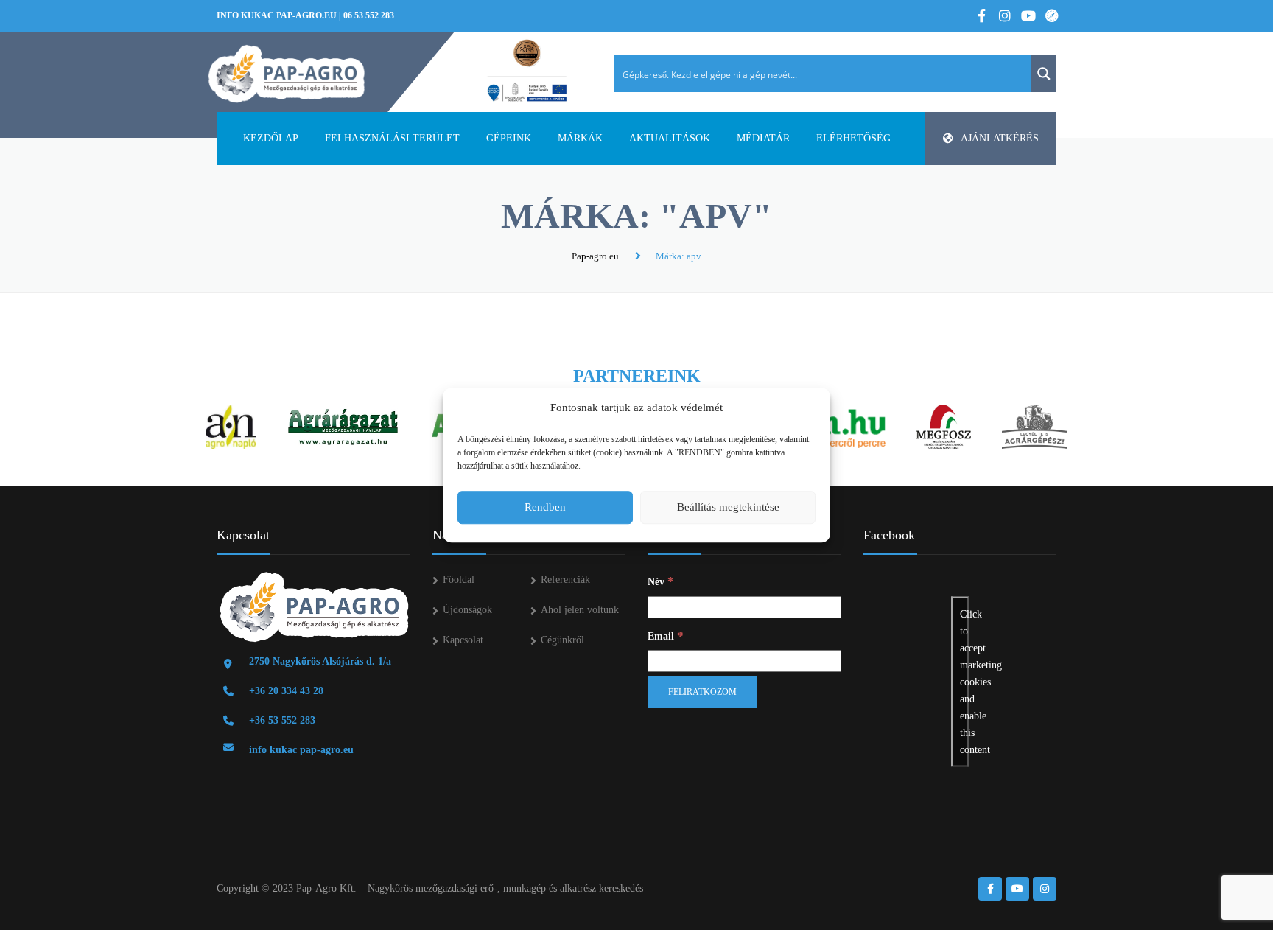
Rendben (545, 507)
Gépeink (508, 138)
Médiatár (763, 138)
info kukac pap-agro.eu (277, 15)
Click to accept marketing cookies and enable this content (964, 682)
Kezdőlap (270, 138)
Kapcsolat (463, 640)
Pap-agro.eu (595, 256)
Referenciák (565, 579)
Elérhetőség (853, 138)
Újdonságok (467, 609)
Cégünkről (562, 640)
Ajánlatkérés (1000, 138)
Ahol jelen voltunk (580, 609)
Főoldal (458, 579)
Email (666, 636)
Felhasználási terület (392, 138)
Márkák (580, 138)
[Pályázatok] (527, 71)
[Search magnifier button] (1043, 73)
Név (661, 581)
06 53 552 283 (368, 15)
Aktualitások (669, 138)
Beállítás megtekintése (728, 507)
